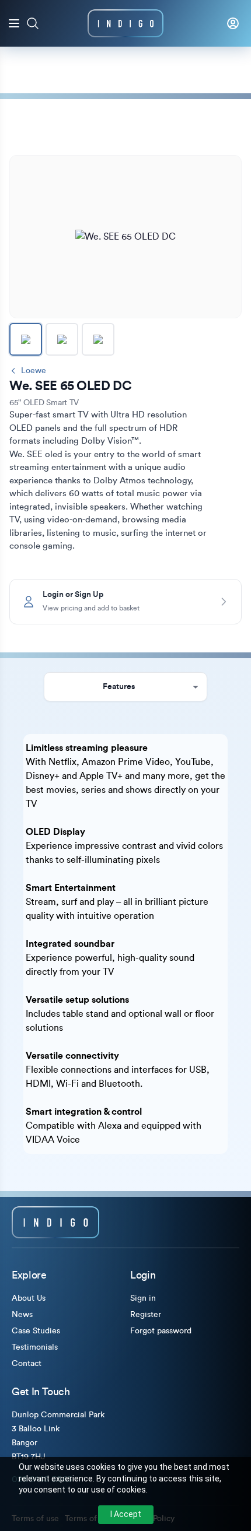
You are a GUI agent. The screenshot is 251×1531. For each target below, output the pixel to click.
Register (145, 1315)
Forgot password (160, 1331)
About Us (29, 1298)
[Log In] (233, 23)
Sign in (143, 1298)
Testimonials (35, 1347)
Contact (26, 1364)
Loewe (33, 371)
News (22, 1315)
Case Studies (36, 1331)
